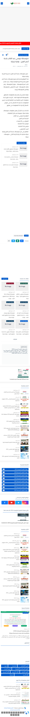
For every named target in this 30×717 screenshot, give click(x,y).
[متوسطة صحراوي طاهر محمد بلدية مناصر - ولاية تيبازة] (23, 148)
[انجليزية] (12, 713)
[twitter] (18, 502)
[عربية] (14, 713)
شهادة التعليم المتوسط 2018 (15, 472)
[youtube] (11, 502)
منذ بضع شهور (15, 412)
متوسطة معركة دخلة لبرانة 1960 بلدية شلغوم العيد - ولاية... (9, 296)
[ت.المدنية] (16, 715)
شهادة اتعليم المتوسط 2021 (15, 469)
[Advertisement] (15, 23)
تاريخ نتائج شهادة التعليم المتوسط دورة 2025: (11, 443)
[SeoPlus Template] (25, 708)
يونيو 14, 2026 (16, 556)
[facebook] (4, 502)
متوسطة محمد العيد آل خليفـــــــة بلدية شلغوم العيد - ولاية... (23, 315)
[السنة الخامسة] (16, 713)
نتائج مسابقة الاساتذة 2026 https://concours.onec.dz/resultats (19, 632)
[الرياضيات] (2, 713)
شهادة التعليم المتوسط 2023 (15, 484)
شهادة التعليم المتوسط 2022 (15, 481)
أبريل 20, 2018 (16, 533)
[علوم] (5, 713)
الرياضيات (14, 665)
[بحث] (2, 3)
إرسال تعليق (24, 347)
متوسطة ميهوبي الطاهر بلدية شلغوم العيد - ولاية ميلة (22, 296)
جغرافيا (11, 674)
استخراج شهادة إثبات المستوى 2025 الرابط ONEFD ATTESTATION (11, 429)
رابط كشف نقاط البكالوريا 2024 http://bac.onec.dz (12, 422)
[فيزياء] (7, 713)
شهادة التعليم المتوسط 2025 (15, 490)
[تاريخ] (11, 715)
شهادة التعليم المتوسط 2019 (15, 475)
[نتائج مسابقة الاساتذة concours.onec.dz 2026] (15, 3)
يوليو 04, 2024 (16, 598)
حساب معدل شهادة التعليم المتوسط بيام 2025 (11, 49)
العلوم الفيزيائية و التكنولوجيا (21, 668)
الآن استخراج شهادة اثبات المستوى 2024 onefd (10, 457)
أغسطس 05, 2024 (15, 540)
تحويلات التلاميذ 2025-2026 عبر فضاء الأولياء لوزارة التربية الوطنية (11, 436)
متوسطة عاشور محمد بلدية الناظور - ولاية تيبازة (10, 166)
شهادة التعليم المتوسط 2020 (15, 478)
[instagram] (25, 502)
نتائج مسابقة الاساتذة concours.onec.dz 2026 (12, 709)
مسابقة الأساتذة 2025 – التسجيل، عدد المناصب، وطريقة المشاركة (12, 695)
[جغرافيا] (14, 715)
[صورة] (25, 392)
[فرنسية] (9, 713)
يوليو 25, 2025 (16, 547)
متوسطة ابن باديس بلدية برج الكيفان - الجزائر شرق (11, 393)
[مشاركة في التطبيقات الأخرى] (9, 241)
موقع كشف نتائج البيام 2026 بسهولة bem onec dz (10, 415)
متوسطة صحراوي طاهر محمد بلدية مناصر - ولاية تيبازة (11, 150)
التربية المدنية (7, 668)
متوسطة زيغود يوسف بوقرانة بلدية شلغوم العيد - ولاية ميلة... (8, 315)
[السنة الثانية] (23, 713)
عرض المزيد (5, 279)
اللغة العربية (25, 674)
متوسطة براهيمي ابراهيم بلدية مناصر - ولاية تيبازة (11, 158)
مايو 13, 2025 (16, 584)
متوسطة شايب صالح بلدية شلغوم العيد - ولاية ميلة (22, 333)
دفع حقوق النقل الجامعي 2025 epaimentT (12, 450)
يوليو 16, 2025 (16, 591)
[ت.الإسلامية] (18, 715)
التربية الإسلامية (24, 665)
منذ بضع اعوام (14, 146)
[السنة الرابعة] (19, 713)
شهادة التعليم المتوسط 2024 (15, 487)
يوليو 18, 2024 (16, 563)
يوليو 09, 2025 (16, 570)
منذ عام (17, 397)
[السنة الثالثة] (21, 713)
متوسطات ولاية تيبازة (23, 55)
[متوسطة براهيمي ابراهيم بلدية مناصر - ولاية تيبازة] (23, 156)
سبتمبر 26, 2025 (16, 577)
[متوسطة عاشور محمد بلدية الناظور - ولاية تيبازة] (23, 164)
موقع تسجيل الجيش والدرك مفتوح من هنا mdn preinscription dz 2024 (11, 702)
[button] (22, 241)
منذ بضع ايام (26, 628)
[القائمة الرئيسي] (28, 3)
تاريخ (6, 665)
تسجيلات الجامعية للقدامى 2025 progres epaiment (10, 400)
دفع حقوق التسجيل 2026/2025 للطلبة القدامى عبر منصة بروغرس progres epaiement (11, 407)
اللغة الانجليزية (15, 671)
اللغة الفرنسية (6, 671)
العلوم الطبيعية (25, 671)
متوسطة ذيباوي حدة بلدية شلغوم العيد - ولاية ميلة (8, 333)
